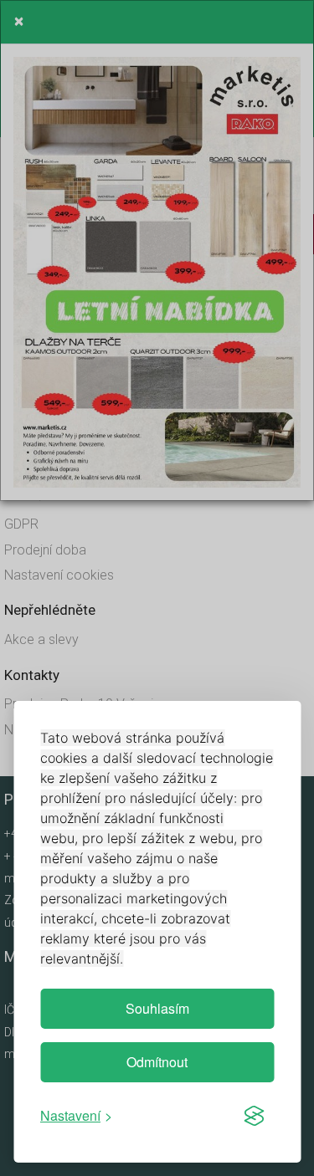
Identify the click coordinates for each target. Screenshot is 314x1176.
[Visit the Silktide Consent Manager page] (254, 1116)
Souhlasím (157, 1008)
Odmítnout (157, 1061)
